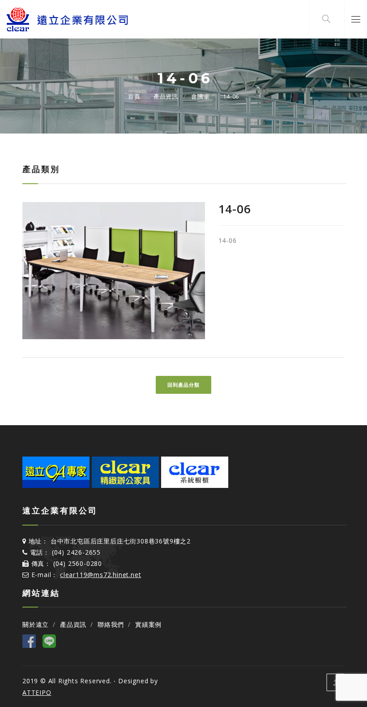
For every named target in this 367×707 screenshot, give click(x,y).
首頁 (134, 96)
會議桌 (200, 96)
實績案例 (148, 624)
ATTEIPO (36, 692)
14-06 (231, 96)
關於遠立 (35, 624)
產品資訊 (166, 96)
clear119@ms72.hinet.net (100, 574)
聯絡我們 (111, 624)
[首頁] (68, 19)
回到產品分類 (183, 384)
